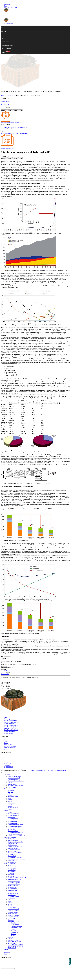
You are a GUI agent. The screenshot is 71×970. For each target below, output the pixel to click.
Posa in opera (11, 817)
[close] (1, 772)
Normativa (10, 799)
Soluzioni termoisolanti (14, 884)
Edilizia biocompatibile (14, 849)
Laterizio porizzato (9, 719)
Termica (8, 101)
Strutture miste (11, 829)
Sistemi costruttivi (6, 41)
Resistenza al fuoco (13, 848)
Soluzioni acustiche (13, 885)
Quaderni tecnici (12, 890)
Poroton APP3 (11, 874)
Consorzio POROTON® (14, 776)
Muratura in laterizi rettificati (15, 832)
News (3, 34)
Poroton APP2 (11, 873)
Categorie (10, 792)
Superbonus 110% (13, 807)
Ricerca (10, 804)
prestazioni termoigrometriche (9, 133)
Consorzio (3, 31)
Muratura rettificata (13, 831)
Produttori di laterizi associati (15, 785)
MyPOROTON (8, 767)
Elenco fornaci (12, 787)
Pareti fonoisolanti (12, 860)
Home (2, 28)
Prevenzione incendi (13, 909)
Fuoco (9, 798)
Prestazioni (11, 838)
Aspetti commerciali (16, 926)
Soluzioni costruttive (13, 851)
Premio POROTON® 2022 (15, 945)
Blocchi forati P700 (9, 723)
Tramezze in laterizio (9, 728)
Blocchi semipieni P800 (10, 720)
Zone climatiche (12, 868)
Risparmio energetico (13, 910)
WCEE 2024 (11, 943)
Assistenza (7, 4)
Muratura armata (12, 821)
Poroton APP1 (11, 871)
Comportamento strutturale (15, 846)
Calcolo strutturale (13, 912)
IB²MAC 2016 (12, 948)
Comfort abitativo (12, 845)
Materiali (13, 931)
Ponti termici (11, 820)
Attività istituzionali (13, 779)
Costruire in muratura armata (15, 824)
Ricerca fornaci (12, 918)
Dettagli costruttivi (13, 796)
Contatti (6, 762)
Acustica (10, 793)
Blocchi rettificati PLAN (11, 730)
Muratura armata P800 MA (11, 722)
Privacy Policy (30, 770)
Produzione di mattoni (14, 778)
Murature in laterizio (13, 815)
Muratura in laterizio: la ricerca (16, 781)
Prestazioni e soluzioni (7, 45)
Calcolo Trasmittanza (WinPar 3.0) (17, 877)
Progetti (6, 52)
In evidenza (11, 790)
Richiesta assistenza (13, 916)
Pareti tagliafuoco (12, 862)
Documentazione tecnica (14, 879)
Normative (10, 906)
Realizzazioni (11, 803)
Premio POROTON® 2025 (15, 941)
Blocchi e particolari (13, 828)
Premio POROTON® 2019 (15, 946)
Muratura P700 (12, 854)
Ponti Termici (11, 891)
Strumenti (10, 865)
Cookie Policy (39, 770)
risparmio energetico (22, 133)
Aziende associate (12, 784)
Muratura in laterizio (13, 813)
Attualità (12, 95)
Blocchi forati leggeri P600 (11, 725)
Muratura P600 (12, 856)
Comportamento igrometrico (15, 842)
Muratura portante (12, 888)
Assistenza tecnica (9, 764)
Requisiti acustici (12, 907)
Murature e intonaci (13, 818)
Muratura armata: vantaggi (15, 826)
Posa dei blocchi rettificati (15, 834)
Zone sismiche (11, 870)
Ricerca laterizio (8, 733)
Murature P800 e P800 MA (15, 852)
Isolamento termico (13, 840)
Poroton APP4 (11, 876)
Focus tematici (11, 895)
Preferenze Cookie (49, 770)
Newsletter (7, 765)
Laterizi (3, 38)
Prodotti (10, 801)
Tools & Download (6, 48)
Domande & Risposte (13, 921)
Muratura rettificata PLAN (15, 857)
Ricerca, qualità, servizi (14, 881)
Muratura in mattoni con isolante (16, 859)
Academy (10, 937)
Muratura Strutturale (13, 896)
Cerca (5, 6)
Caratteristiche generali (14, 882)
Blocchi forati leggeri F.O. (11, 727)
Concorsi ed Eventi (13, 940)
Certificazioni (11, 898)
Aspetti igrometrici (16, 927)
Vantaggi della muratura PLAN (16, 835)
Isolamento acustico (13, 843)
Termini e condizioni (60, 770)
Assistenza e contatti (13, 915)
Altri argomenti (15, 924)
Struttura (10, 806)
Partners (69, 961)
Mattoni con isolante (9, 731)
